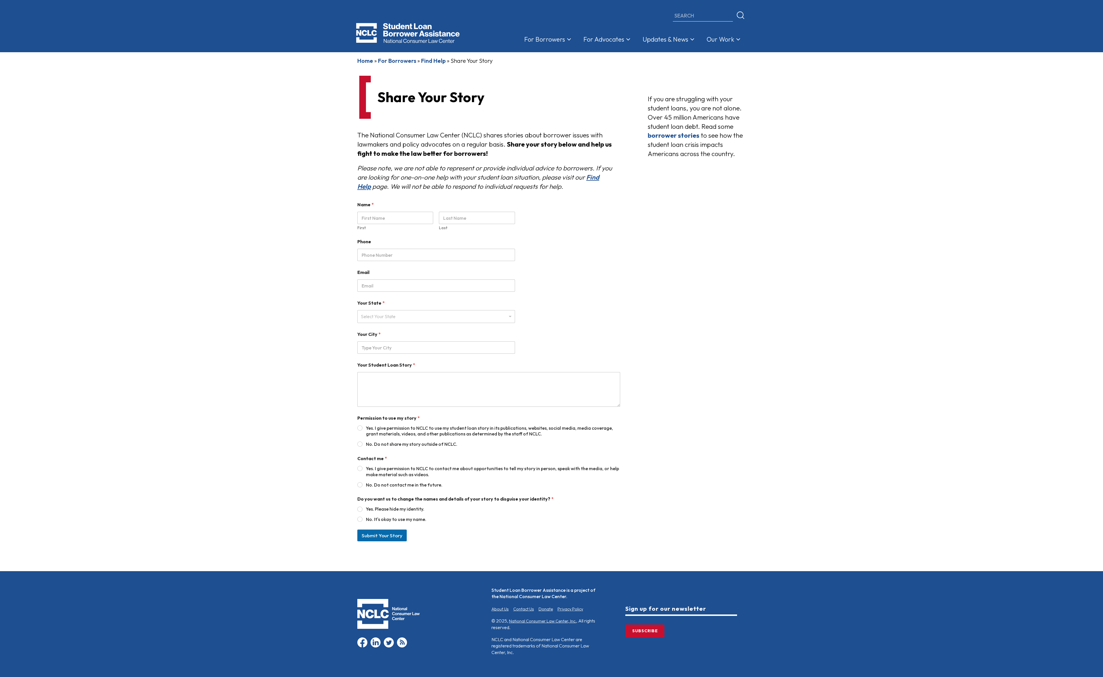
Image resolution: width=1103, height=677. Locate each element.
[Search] (740, 15)
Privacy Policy (570, 609)
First (361, 227)
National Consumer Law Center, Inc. (542, 621)
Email (363, 272)
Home (365, 60)
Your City (369, 334)
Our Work (720, 39)
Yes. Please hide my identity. (395, 509)
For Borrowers (544, 39)
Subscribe (645, 630)
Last (443, 227)
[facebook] (362, 646)
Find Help (433, 60)
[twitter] (389, 646)
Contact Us (523, 609)
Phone (364, 241)
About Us (500, 609)
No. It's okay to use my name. (396, 519)
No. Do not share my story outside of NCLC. (411, 444)
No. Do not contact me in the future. (404, 485)
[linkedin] (376, 646)
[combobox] (436, 316)
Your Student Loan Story (386, 365)
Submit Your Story (382, 535)
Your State (371, 303)
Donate (546, 609)
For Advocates (603, 39)
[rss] (402, 646)
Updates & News (665, 39)
